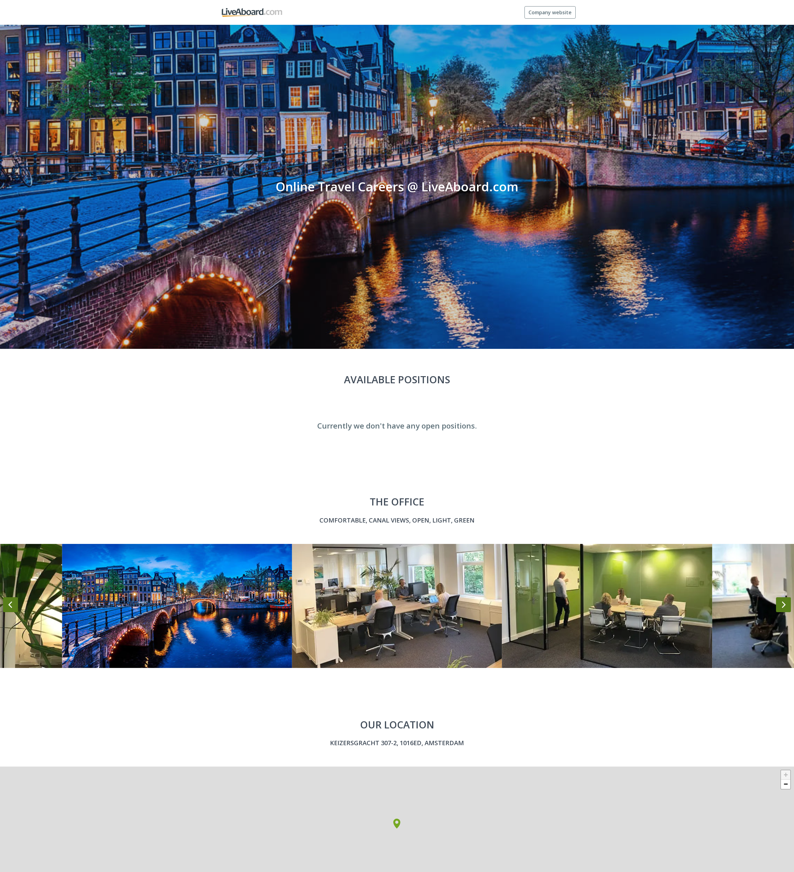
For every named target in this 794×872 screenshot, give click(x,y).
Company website (550, 12)
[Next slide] (783, 604)
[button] (397, 824)
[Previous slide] (10, 604)
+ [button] (786, 775)
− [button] (786, 784)
